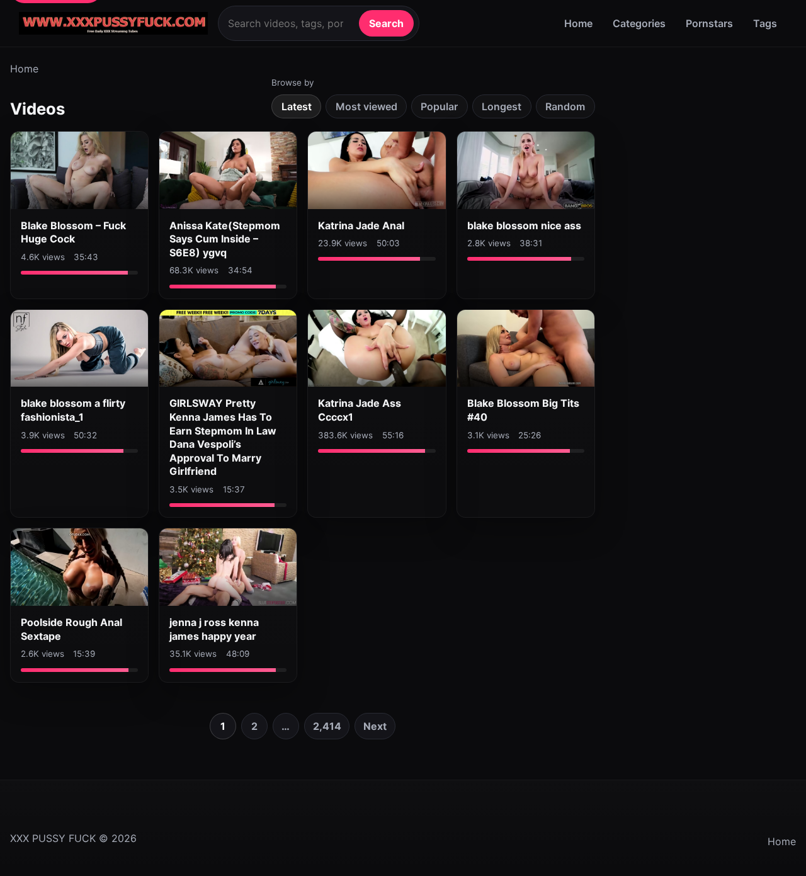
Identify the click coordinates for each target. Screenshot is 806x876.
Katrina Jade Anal (361, 225)
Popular (439, 106)
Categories (639, 23)
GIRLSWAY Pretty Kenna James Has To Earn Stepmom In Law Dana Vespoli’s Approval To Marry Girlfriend (222, 437)
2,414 (327, 726)
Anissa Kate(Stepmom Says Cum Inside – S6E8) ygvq (224, 239)
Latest (296, 106)
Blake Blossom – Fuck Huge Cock (73, 232)
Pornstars (709, 23)
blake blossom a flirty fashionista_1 (73, 410)
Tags (765, 23)
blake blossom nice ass (524, 225)
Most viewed (366, 106)
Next (375, 726)
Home (578, 23)
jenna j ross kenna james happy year (214, 629)
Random (565, 106)
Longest (501, 106)
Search (386, 23)
